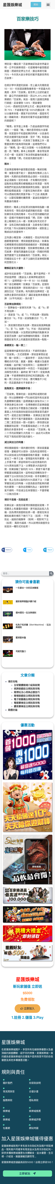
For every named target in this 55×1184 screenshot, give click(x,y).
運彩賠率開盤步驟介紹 (26, 601)
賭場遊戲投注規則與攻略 (27, 695)
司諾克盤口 (21, 651)
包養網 (6, 1128)
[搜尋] (51, 573)
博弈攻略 (12, 681)
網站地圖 (33, 1128)
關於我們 (7, 1082)
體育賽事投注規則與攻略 (27, 706)
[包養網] (3, 1125)
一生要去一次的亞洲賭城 (27, 587)
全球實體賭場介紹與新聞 (27, 685)
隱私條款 (33, 1100)
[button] (48, 4)
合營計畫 (33, 1091)
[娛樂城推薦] (30, 1107)
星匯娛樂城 (12, 5)
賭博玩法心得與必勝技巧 (27, 692)
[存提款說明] (30, 1079)
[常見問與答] (3, 1088)
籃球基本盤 (21, 637)
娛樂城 (6, 1110)
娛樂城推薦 (35, 1110)
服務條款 (7, 1100)
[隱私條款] (30, 1097)
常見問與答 (9, 1091)
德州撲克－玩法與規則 (26, 612)
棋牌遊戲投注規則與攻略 (27, 688)
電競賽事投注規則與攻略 (27, 702)
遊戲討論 (12, 709)
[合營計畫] (30, 1088)
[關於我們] (3, 1079)
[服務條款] (3, 1097)
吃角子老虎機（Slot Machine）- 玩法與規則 (33, 625)
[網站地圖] (30, 1125)
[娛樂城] (3, 1107)
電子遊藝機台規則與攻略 (27, 699)
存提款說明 (35, 1082)
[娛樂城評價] (30, 1116)
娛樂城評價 (35, 1119)
